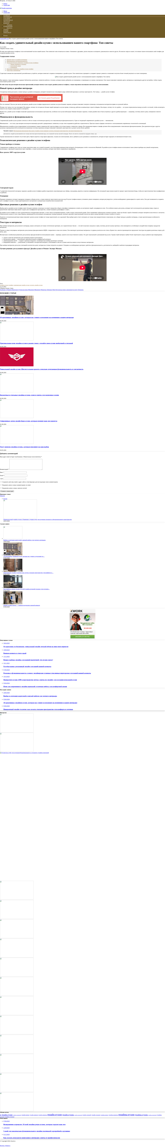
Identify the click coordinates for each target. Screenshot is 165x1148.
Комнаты (9, 28)
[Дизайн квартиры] (6, 8)
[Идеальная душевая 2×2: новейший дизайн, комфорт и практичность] (17, 918)
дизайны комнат (104, 1115)
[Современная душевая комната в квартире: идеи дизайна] (17, 1034)
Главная (2, 38)
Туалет (5, 29)
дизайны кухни (126, 1114)
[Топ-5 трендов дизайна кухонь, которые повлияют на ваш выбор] (17, 443)
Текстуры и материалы (13, 70)
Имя (2, 472)
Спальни (6, 18)
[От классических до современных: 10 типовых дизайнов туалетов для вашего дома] (17, 1072)
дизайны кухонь (141, 1115)
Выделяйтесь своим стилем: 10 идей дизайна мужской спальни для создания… (26, 589)
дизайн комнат (25, 1115)
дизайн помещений (78, 1115)
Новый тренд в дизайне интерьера (17, 59)
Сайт (1, 478)
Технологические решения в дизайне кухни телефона (22, 62)
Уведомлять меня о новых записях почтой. (14, 488)
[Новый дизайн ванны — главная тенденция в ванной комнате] (12, 604)
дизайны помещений (152, 1115)
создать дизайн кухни (36, 285)
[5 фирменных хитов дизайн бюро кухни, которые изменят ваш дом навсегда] (17, 417)
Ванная (6, 23)
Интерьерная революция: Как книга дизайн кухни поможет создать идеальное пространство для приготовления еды (48, 131)
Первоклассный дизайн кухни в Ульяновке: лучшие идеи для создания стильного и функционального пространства (37, 519)
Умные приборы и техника (18, 64)
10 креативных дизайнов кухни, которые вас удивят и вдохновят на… (24, 556)
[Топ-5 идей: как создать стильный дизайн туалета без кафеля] (17, 957)
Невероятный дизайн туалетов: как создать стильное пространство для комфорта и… (28, 572)
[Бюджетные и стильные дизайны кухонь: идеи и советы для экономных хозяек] (17, 392)
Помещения (7, 26)
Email (2, 475)
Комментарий (4, 469)
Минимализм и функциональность (17, 61)
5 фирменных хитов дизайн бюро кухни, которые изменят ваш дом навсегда (28, 421)
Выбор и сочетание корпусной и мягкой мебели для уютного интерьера (24, 540)
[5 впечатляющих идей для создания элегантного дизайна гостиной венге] (17, 751)
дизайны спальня (9, 1116)
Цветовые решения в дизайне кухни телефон (20, 69)
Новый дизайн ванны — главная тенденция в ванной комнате (21, 605)
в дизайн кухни (6, 1115)
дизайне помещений (17, 1115)
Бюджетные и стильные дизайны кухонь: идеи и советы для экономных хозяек (29, 395)
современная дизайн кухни (21, 285)
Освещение (13, 67)
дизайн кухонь (68, 1115)
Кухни (5, 31)
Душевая (9, 25)
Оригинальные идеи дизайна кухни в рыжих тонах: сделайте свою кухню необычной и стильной (36, 343)
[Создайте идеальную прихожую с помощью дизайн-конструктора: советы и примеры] (17, 976)
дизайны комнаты (113, 1115)
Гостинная (7, 17)
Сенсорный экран (15, 66)
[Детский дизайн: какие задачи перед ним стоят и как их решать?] (17, 1111)
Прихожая (7, 32)
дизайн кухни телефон (6, 285)
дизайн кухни (54, 1114)
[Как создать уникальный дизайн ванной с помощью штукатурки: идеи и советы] (17, 1053)
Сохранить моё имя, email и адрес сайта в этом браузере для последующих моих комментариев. (30, 482)
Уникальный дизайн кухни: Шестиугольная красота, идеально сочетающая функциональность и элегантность (41, 369)
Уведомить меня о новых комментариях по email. (16, 485)
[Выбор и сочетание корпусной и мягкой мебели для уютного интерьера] (12, 538)
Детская (6, 21)
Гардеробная (8, 20)
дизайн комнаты (42, 1115)
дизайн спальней (86, 1115)
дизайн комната (34, 1115)
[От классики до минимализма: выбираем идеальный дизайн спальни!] (17, 899)
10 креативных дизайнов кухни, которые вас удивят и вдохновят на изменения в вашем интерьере (37, 317)
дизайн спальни (96, 1115)
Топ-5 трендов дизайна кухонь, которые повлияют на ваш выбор (24, 447)
